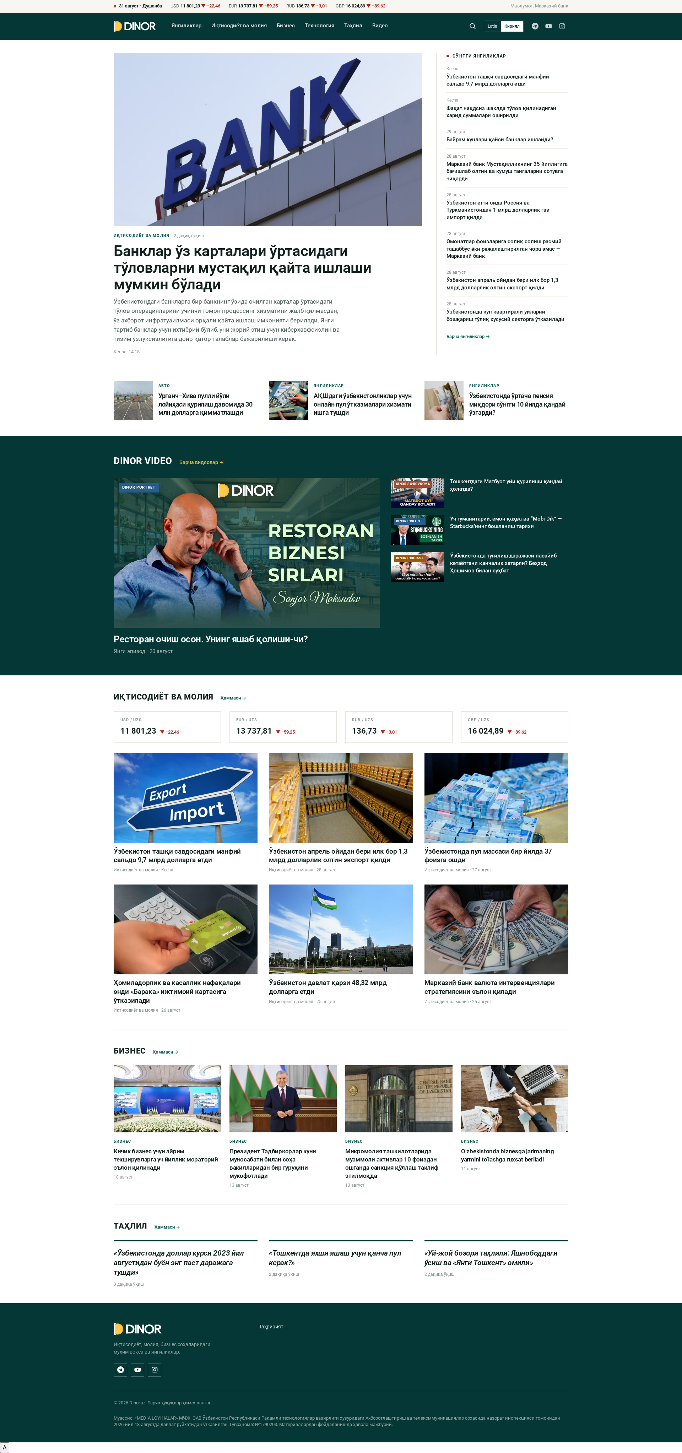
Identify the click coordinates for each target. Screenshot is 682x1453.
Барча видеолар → (201, 462)
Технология (319, 26)
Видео (380, 26)
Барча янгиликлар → (468, 336)
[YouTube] (548, 26)
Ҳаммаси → (233, 698)
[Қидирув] (472, 26)
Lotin (492, 26)
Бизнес (286, 26)
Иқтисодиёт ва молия (239, 26)
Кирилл (512, 26)
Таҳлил (353, 26)
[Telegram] (535, 26)
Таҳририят (271, 1326)
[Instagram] (562, 26)
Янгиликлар (186, 26)
